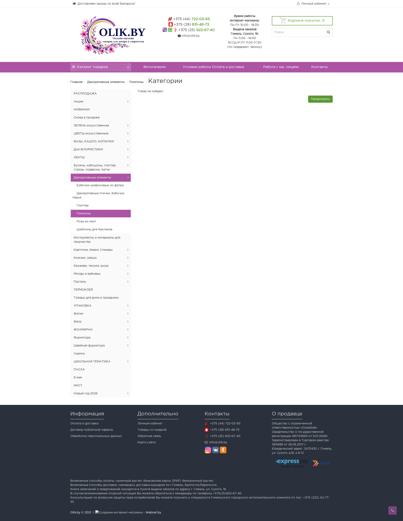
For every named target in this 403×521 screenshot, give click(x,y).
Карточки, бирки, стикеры (93, 250)
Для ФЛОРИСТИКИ (88, 149)
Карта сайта (146, 442)
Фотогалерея (154, 67)
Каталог (92, 67)
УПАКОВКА (83, 305)
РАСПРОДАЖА (85, 93)
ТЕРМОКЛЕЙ (83, 290)
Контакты (319, 67)
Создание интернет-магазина (121, 512)
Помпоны (136, 82)
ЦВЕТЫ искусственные (91, 133)
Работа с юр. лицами (281, 67)
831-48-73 (191, 24)
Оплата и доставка (84, 423)
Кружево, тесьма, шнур (91, 266)
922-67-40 (196, 30)
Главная (76, 82)
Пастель (80, 282)
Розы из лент (86, 221)
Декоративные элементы (106, 82)
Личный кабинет (149, 423)
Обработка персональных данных (96, 436)
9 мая (78, 377)
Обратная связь (149, 436)
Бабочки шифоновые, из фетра (100, 185)
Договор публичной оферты (91, 430)
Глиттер (83, 205)
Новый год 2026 (86, 393)
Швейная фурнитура (89, 345)
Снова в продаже (86, 117)
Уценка (79, 353)
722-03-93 (191, 19)
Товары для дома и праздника (96, 298)
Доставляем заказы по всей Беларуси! (106, 4)
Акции (78, 101)
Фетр (77, 321)
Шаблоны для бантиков (94, 229)
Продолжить (320, 99)
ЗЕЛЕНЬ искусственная (91, 125)
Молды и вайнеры (87, 274)
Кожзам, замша (85, 258)
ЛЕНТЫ (79, 157)
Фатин (78, 313)
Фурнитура (82, 337)
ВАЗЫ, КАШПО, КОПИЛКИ (94, 141)
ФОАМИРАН (83, 329)
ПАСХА (79, 369)
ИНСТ (78, 385)
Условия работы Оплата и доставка (213, 67)
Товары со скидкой (151, 430)
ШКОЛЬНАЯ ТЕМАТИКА (92, 361)
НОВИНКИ (82, 109)
